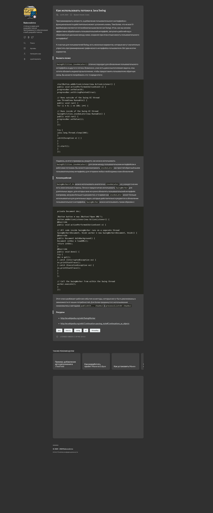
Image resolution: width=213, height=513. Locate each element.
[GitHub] (25, 38)
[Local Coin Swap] (28, 38)
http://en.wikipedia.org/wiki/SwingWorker (78, 318)
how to (68, 330)
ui (85, 330)
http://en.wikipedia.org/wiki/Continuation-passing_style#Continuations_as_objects (95, 323)
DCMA (55, 452)
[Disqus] (98, 407)
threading (95, 330)
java (59, 330)
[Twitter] (32, 38)
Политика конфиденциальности (68, 452)
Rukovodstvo (30, 23)
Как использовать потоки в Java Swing (81, 10)
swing (78, 330)
